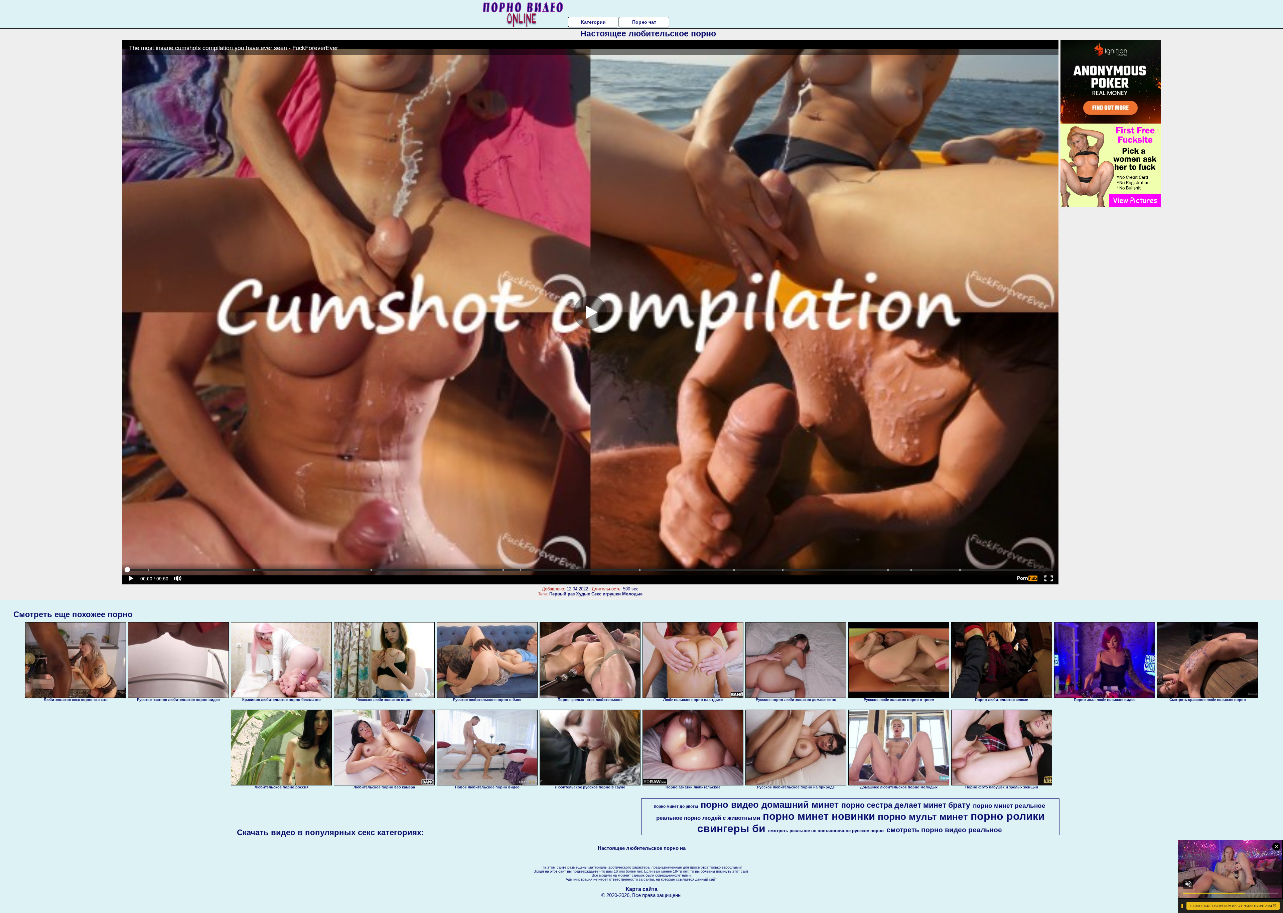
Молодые (632, 593)
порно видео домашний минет (770, 805)
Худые (583, 593)
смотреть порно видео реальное (944, 830)
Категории (593, 22)
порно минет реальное (1009, 805)
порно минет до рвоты (676, 806)
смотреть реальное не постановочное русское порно (826, 830)
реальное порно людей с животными (708, 817)
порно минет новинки (819, 816)
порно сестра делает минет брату (905, 805)
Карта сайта (642, 889)
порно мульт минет (923, 816)
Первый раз (562, 593)
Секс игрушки (606, 593)
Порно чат (644, 22)
